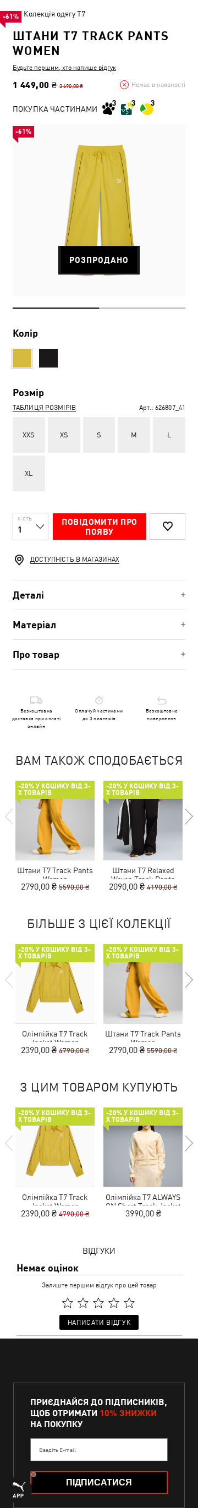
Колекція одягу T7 (54, 13)
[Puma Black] (48, 358)
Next (188, 816)
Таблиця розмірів (44, 408)
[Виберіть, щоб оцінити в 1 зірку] (68, 1303)
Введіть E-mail (57, 1449)
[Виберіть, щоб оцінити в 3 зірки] (98, 1303)
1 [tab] (56, 308)
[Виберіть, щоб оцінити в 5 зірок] (129, 1303)
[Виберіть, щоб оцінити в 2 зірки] (83, 1303)
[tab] (99, 595)
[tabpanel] (99, 210)
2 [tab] (142, 308)
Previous (10, 816)
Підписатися (99, 1482)
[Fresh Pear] (22, 358)
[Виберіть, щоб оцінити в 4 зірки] (114, 1303)
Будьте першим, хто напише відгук (64, 68)
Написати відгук (99, 1322)
